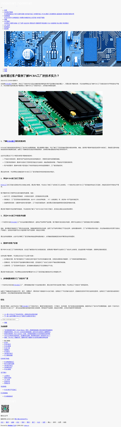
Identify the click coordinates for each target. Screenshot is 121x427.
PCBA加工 (8, 84)
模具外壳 (71, 14)
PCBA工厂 (4, 185)
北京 (2, 422)
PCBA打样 (7, 17)
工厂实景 (20, 23)
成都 (12, 422)
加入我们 (60, 23)
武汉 (17, 422)
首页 (5, 10)
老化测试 (65, 14)
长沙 (38, 422)
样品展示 (44, 23)
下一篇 (20, 316)
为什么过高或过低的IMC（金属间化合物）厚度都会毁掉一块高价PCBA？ (27, 335)
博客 (5, 19)
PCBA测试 (45, 14)
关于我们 (7, 21)
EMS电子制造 (8, 12)
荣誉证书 (32, 23)
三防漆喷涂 (52, 14)
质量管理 (38, 23)
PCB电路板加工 (9, 14)
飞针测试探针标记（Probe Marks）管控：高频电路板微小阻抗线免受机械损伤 (28, 330)
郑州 (23, 422)
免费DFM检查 (24, 17)
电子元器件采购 (19, 14)
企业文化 (26, 23)
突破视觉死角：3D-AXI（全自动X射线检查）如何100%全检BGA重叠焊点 (27, 332)
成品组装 (59, 14)
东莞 (44, 422)
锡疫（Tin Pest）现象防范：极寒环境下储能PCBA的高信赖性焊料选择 (26, 337)
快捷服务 (7, 16)
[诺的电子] (60, 3)
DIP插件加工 (38, 14)
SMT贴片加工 (29, 14)
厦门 (33, 422)
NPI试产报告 (41, 17)
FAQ (49, 23)
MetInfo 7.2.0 (12, 425)
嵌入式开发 (32, 17)
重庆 (7, 422)
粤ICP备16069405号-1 (21, 419)
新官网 (6, 28)
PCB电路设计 (15, 17)
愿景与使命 (13, 23)
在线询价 (54, 23)
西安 (28, 422)
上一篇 (20, 314)
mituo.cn (26, 425)
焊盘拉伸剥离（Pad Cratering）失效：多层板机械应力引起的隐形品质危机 (27, 334)
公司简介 (7, 23)
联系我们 (66, 23)
